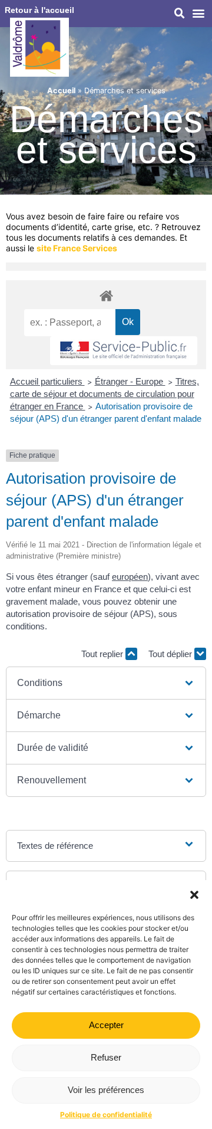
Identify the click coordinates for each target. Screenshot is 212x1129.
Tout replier (103, 654)
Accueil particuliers (47, 381)
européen (130, 577)
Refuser (106, 1057)
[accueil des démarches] (106, 295)
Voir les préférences (106, 1090)
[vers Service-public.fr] (123, 350)
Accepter (106, 1025)
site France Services (77, 248)
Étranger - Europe (130, 381)
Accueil (61, 90)
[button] (194, 895)
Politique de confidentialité (106, 1114)
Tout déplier (171, 654)
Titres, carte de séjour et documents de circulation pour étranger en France (104, 393)
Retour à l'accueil (39, 10)
